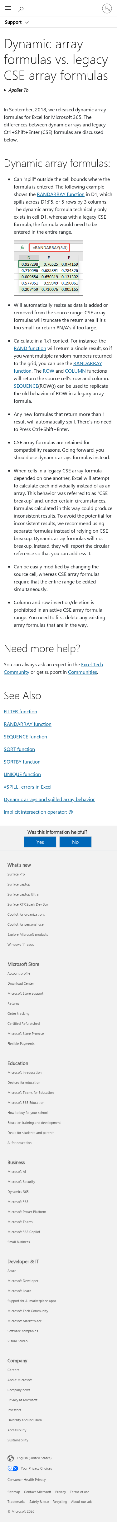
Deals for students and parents (30, 1132)
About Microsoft (19, 1379)
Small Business (18, 1241)
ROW (48, 370)
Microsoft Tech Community (27, 1310)
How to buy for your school (27, 1112)
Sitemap (13, 1491)
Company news (18, 1389)
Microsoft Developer (22, 1280)
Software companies (22, 1330)
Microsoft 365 (17, 1201)
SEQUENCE (26, 385)
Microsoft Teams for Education (30, 1092)
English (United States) (34, 1457)
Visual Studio (17, 1340)
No (75, 841)
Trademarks (16, 1501)
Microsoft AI (16, 1171)
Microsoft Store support (25, 993)
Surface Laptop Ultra (23, 894)
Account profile (18, 973)
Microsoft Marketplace (24, 1320)
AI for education (19, 1142)
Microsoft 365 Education (25, 1102)
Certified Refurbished (23, 1023)
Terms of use (79, 1491)
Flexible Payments (21, 1043)
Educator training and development (34, 1122)
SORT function (19, 749)
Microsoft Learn (19, 1290)
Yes (40, 841)
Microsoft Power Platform (26, 1211)
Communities (82, 671)
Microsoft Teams (20, 1221)
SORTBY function (22, 761)
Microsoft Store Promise (25, 1033)
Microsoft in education (24, 1072)
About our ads (81, 1501)
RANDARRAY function (61, 194)
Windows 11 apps (20, 944)
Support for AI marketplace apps (31, 1300)
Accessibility (16, 1430)
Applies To (18, 90)
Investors (14, 1410)
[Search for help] (22, 8)
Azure (11, 1270)
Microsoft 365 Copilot (23, 1231)
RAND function (30, 348)
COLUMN (75, 370)
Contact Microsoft (37, 1491)
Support (14, 22)
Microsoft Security (21, 1181)
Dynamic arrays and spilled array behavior (49, 799)
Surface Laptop (18, 884)
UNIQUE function (22, 774)
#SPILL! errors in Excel (27, 786)
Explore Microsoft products (27, 934)
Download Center (20, 983)
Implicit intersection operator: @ (38, 811)
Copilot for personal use (25, 924)
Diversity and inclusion (24, 1420)
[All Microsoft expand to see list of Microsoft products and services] (7, 8)
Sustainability (17, 1440)
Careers (13, 1369)
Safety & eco (39, 1501)
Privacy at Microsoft (22, 1399)
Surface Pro (16, 874)
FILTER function (20, 711)
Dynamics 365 (18, 1191)
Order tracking (18, 1013)
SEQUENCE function (25, 736)
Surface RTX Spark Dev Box (27, 904)
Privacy (60, 1491)
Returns (13, 1003)
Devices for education (23, 1082)
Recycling (60, 1501)
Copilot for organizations (26, 914)
